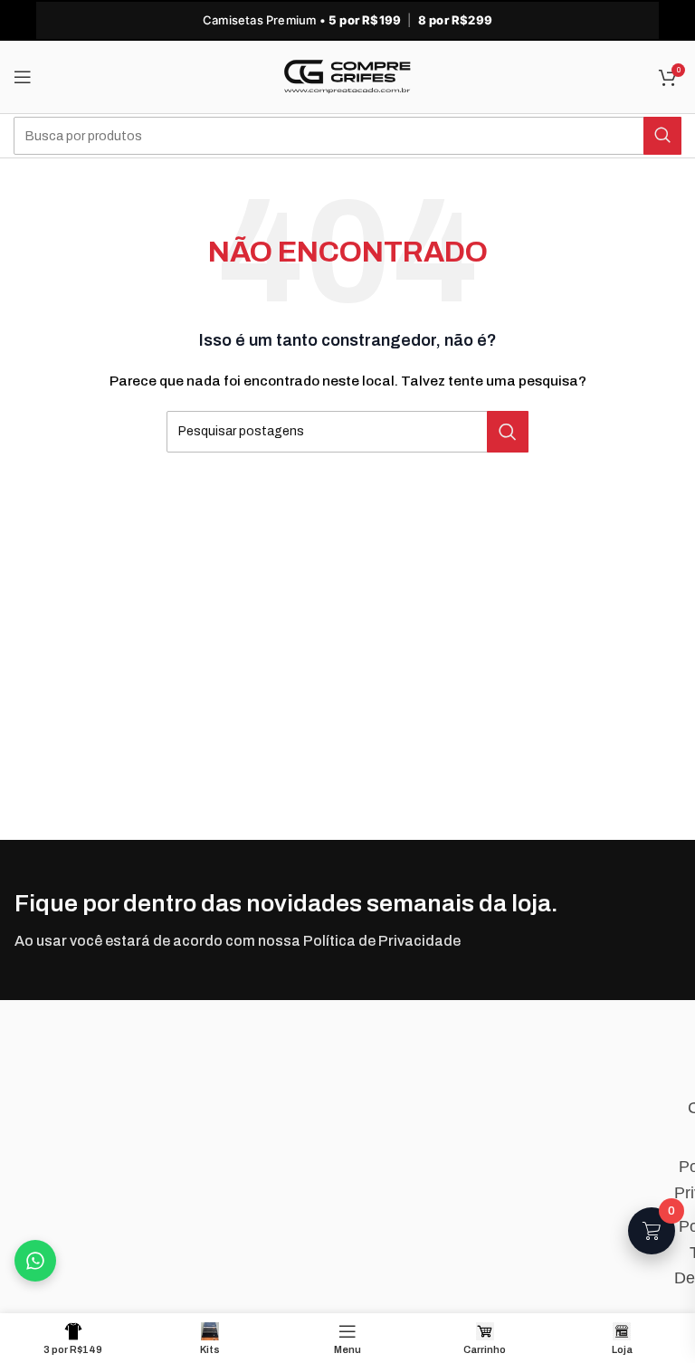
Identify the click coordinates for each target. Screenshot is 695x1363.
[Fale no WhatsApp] (35, 1261)
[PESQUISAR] (662, 136)
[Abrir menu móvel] (23, 77)
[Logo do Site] (347, 76)
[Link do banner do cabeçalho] (347, 20)
